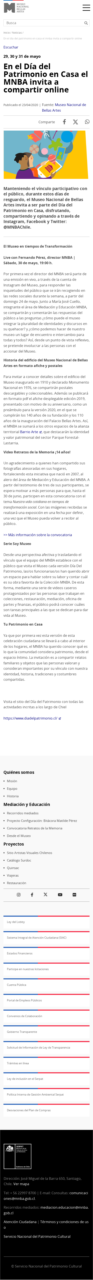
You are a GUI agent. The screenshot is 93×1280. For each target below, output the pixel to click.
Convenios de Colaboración (24, 1016)
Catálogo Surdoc (19, 860)
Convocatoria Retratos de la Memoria (34, 828)
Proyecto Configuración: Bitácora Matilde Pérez (42, 821)
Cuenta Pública (16, 985)
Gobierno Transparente (22, 1032)
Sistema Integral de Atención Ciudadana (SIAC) (36, 938)
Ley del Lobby (16, 922)
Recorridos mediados (22, 813)
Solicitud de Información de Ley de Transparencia (38, 1047)
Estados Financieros (19, 953)
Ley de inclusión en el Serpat (25, 1079)
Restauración (16, 883)
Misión (12, 781)
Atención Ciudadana (20, 1221)
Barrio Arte (29, 431)
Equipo (12, 789)
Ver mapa (21, 1184)
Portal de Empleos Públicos (24, 1000)
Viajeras (13, 875)
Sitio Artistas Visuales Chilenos (29, 853)
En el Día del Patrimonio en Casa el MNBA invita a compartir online (45, 78)
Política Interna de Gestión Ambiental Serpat (35, 1094)
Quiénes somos (18, 772)
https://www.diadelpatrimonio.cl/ (30, 718)
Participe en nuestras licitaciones (28, 969)
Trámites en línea (18, 1063)
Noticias (17, 32)
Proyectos (13, 844)
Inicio (6, 32)
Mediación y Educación (26, 804)
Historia (13, 796)
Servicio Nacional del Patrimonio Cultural (37, 1236)
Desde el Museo (19, 836)
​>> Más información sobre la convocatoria (37, 534)
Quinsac (13, 868)
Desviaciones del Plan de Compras (29, 1110)
